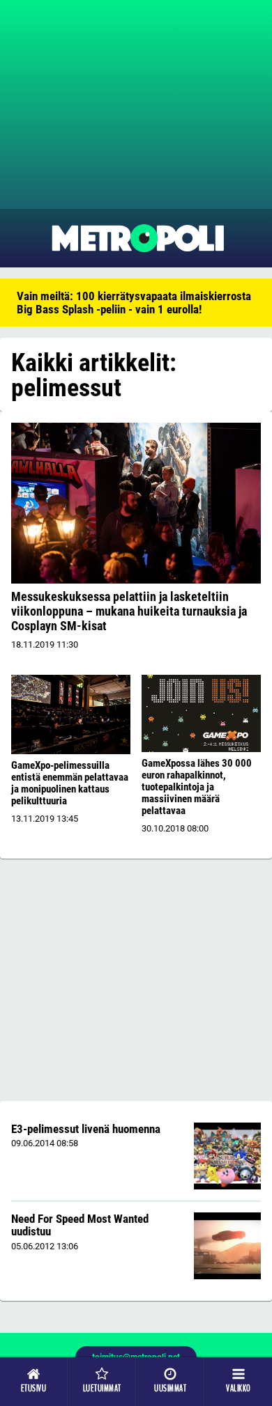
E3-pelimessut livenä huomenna (85, 1129)
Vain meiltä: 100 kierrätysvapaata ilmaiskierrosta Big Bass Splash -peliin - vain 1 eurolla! (134, 302)
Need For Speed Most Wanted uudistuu (80, 1225)
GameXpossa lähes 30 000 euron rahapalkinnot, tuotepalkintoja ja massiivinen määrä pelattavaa (197, 787)
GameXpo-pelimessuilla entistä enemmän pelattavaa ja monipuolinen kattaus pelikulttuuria (69, 783)
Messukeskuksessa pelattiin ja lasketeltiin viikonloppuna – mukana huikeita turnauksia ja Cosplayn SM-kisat (129, 611)
